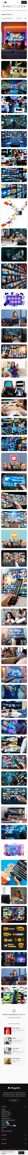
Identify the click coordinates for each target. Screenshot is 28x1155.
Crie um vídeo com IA (21, 10)
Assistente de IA (5, 1111)
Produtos (4, 1106)
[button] (14, 1100)
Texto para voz (5, 1116)
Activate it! (21, 1152)
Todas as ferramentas (6, 1131)
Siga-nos (4, 1143)
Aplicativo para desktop (8, 1125)
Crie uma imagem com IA (8, 10)
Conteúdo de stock (6, 1118)
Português (14, 1100)
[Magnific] (14, 1088)
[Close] (26, 1153)
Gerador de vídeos (5, 1114)
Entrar (24, 2)
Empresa (3, 1139)
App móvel (4, 1127)
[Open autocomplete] (3, 6)
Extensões (5, 1123)
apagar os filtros (16, 1017)
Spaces (3, 1109)
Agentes (4, 1122)
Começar (4, 1135)
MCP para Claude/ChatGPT (8, 1120)
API (2, 1129)
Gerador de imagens (6, 1113)
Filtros (20, 18)
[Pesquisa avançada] (25, 18)
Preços (18, 2)
